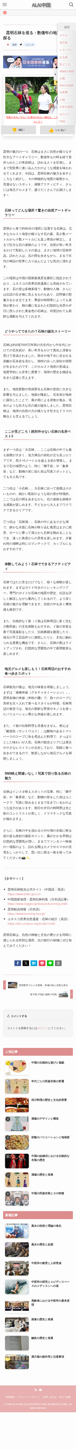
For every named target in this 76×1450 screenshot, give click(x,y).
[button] (17, 944)
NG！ (18, 110)
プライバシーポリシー (29, 1377)
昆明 (14, 44)
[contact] (40, 1370)
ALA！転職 (65, 1377)
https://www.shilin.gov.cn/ (24, 874)
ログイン (42, 1008)
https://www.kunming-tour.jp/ (26, 894)
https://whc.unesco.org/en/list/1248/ (31, 904)
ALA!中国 (41, 4)
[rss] (35, 1370)
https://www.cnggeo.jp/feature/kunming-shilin (38, 884)
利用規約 (10, 1377)
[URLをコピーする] (58, 944)
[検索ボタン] (71, 4)
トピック (29, 44)
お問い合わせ (50, 1377)
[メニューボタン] (4, 4)
